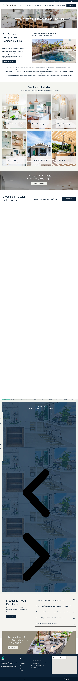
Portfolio (44, 5)
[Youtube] (73, 1)
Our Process (38, 5)
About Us (22, 5)
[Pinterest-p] (75, 1)
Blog (63, 5)
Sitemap (21, 670)
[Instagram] (71, 1)
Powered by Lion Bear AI (45, 679)
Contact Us (22, 666)
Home (21, 660)
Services (29, 5)
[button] (6, 399)
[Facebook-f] (69, 1)
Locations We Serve (54, 5)
